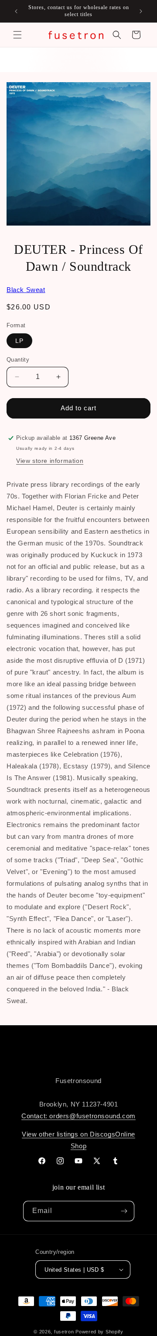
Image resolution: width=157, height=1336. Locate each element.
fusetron (64, 1331)
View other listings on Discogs (68, 1134)
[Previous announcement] (16, 11)
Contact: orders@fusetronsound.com (78, 1116)
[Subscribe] (124, 1211)
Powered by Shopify (99, 1331)
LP (19, 340)
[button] (17, 34)
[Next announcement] (140, 11)
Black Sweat (26, 289)
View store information (49, 460)
